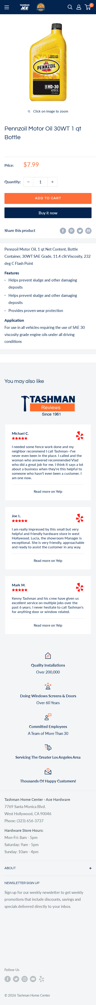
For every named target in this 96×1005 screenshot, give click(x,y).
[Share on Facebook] (63, 230)
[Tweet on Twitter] (80, 230)
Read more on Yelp (48, 491)
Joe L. (16, 516)
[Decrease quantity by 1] (28, 182)
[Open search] (70, 7)
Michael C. (20, 433)
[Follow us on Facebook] (7, 978)
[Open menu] (6, 7)
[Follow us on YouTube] (33, 978)
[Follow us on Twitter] (16, 978)
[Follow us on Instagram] (24, 978)
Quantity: (12, 181)
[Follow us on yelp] (41, 978)
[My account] (79, 7)
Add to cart (48, 198)
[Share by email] (88, 230)
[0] (88, 7)
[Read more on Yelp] (79, 435)
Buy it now (48, 212)
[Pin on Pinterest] (71, 230)
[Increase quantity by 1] (52, 182)
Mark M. (18, 585)
